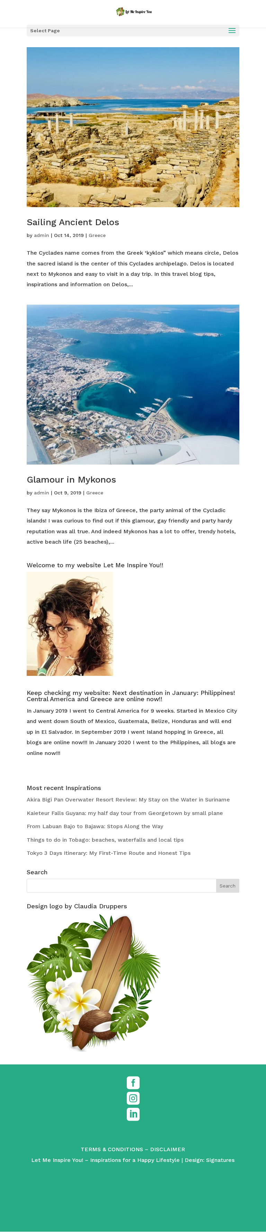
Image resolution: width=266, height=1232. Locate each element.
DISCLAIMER (167, 1149)
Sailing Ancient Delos (73, 222)
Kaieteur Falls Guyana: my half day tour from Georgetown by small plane (125, 813)
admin (41, 235)
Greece (97, 235)
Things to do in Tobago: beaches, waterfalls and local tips (105, 839)
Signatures (220, 1160)
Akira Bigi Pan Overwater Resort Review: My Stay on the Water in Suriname (128, 799)
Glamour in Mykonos (71, 479)
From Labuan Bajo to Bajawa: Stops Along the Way (95, 826)
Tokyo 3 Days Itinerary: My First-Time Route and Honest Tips (108, 853)
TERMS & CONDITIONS (112, 1149)
